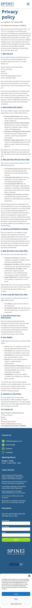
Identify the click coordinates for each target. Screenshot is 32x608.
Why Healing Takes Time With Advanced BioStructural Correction (13, 492)
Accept (16, 594)
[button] (29, 576)
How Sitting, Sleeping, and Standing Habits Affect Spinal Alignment (14, 487)
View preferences (16, 604)
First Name (5, 520)
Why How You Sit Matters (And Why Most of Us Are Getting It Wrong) (14, 501)
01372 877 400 (10, 78)
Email (4, 532)
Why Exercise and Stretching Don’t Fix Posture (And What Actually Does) (14, 482)
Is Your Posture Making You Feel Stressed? (12, 497)
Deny (16, 599)
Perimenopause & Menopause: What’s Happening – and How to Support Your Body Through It (12, 477)
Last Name (5, 526)
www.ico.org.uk (13, 391)
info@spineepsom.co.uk (13, 76)
